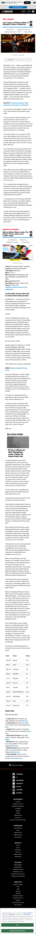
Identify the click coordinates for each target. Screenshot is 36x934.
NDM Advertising (18, 835)
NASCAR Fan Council (18, 871)
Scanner (18, 847)
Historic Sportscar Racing (18, 902)
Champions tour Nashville (20, 105)
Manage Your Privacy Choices (17, 930)
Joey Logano (8, 19)
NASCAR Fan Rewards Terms (18, 874)
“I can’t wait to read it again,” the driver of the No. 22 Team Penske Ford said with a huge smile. (17, 111)
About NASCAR (18, 828)
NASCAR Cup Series (11, 229)
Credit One (18, 900)
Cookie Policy (11, 914)
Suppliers (18, 810)
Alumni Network (18, 904)
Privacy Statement (28, 913)
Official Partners (18, 832)
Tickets (23, 11)
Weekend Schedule (18, 7)
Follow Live (18, 852)
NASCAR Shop (18, 856)
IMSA (18, 886)
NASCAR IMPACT (18, 865)
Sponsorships (18, 837)
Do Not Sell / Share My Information (18, 819)
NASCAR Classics (18, 854)
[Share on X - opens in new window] (31, 25)
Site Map (18, 813)
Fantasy (18, 845)
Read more (24, 721)
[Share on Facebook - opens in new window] (31, 22)
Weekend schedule (15, 368)
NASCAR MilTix (18, 867)
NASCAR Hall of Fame (18, 898)
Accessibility (18, 808)
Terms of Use (27, 914)
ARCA (18, 889)
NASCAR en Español (18, 884)
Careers (18, 830)
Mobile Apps (18, 850)
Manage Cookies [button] (18, 815)
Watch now (16, 752)
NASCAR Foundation (18, 869)
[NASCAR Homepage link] (18, 763)
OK (17, 925)
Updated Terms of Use (18, 804)
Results (27, 2)
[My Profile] (33, 11)
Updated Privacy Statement (18, 806)
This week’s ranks (16, 758)
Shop (29, 11)
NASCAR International (18, 895)
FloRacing (18, 891)
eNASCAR (18, 893)
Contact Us (18, 801)
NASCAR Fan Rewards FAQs (18, 876)
